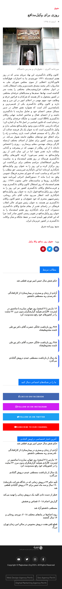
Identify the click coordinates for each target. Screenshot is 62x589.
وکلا (35, 241)
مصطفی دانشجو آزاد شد (45, 508)
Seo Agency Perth (46, 577)
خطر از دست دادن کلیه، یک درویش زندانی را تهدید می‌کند (30, 494)
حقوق (56, 8)
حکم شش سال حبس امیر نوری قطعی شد (37, 280)
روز (45, 241)
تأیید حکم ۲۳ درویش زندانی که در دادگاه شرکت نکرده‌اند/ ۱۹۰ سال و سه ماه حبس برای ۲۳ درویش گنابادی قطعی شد (30, 485)
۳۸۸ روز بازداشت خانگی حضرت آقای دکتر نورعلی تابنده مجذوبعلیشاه (33, 344)
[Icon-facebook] (43, 559)
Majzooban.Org (25, 565)
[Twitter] (27, 559)
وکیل (31, 241)
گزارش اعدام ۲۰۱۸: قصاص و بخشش (39, 501)
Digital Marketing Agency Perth (31, 582)
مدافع (40, 241)
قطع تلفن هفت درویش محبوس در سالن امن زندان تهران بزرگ (30, 525)
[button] (56, 249)
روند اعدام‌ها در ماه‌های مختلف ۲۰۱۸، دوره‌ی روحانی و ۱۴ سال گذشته (31, 516)
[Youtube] (19, 559)
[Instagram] (35, 559)
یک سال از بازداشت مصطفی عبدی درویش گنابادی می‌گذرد (33, 359)
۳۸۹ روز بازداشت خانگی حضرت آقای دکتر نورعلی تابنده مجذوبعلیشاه (33, 328)
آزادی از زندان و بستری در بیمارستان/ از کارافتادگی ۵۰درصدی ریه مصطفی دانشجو (32, 294)
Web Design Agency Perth (20, 577)
